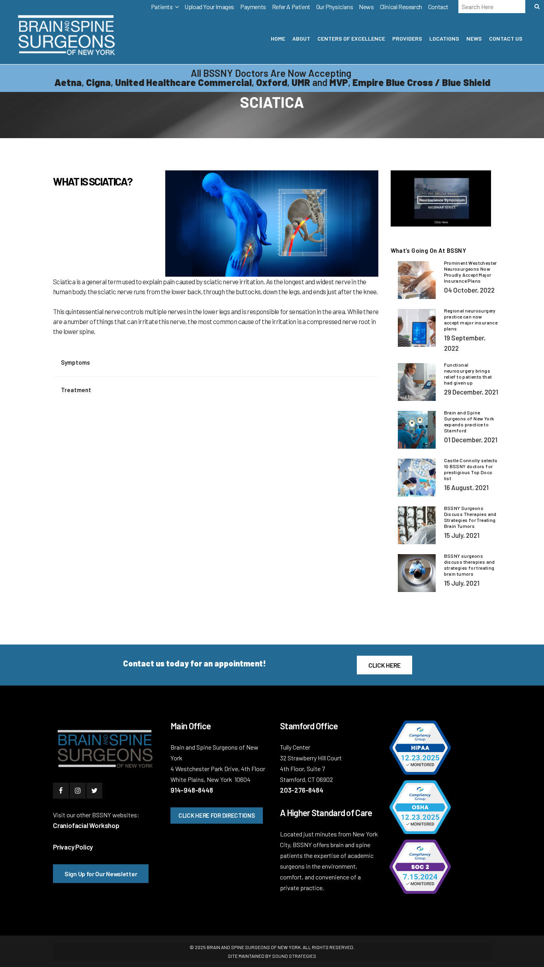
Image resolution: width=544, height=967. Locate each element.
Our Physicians (334, 6)
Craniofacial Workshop (86, 825)
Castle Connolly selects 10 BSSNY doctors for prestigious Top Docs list (471, 469)
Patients (162, 6)
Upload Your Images (209, 6)
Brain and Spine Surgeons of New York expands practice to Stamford (469, 421)
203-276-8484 (301, 790)
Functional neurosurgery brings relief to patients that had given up (468, 373)
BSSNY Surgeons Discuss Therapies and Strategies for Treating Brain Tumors (470, 517)
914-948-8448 (191, 790)
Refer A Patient (291, 6)
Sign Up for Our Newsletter (101, 873)
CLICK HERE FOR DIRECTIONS (216, 815)
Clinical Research (401, 6)
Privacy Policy (73, 847)
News (366, 6)
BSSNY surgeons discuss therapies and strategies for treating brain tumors (469, 564)
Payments (253, 6)
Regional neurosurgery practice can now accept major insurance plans (471, 319)
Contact (438, 6)
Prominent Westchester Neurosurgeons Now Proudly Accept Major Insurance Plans (470, 271)
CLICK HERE (384, 665)
